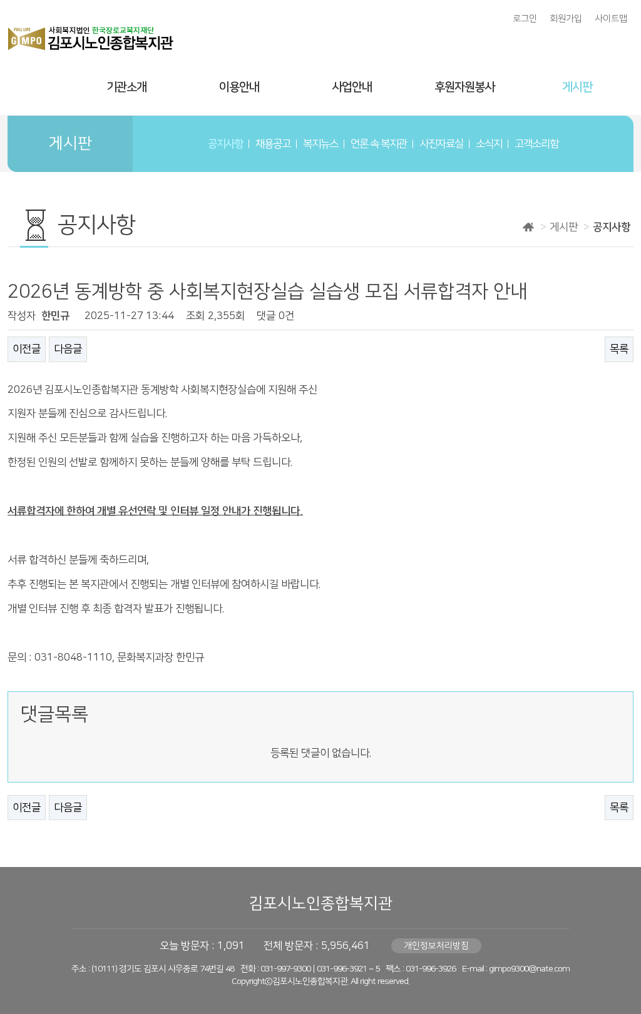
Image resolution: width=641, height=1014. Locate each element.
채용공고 (272, 144)
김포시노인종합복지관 (320, 903)
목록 (619, 349)
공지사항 (225, 144)
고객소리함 (536, 144)
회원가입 (566, 19)
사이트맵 (611, 19)
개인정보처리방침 (436, 946)
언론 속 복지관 (379, 144)
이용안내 (239, 87)
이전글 (27, 349)
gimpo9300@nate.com (529, 969)
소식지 (489, 144)
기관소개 (126, 87)
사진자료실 (441, 144)
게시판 (577, 87)
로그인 (525, 19)
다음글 (68, 349)
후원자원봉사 (464, 87)
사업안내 (352, 87)
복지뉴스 (320, 144)
